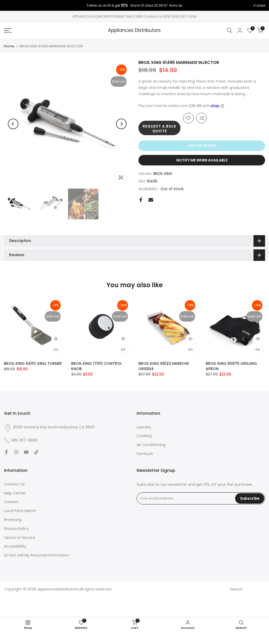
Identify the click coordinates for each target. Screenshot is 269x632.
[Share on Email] (150, 200)
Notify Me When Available (201, 160)
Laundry (144, 427)
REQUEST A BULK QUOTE (159, 129)
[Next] (121, 124)
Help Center (15, 493)
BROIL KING (162, 173)
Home (9, 46)
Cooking (144, 435)
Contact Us (14, 484)
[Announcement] (134, 5)
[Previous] (13, 124)
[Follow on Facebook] (6, 452)
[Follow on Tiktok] (36, 452)
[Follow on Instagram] (16, 452)
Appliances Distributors (134, 30)
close (11, 5)
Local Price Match (20, 510)
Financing (13, 519)
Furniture (145, 453)
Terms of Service (19, 537)
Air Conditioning (151, 444)
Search (236, 589)
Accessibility (15, 546)
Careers (11, 501)
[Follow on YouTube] (26, 452)
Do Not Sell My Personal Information (36, 555)
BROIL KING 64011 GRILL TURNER (33, 363)
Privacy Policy (16, 528)
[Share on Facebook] (140, 200)
